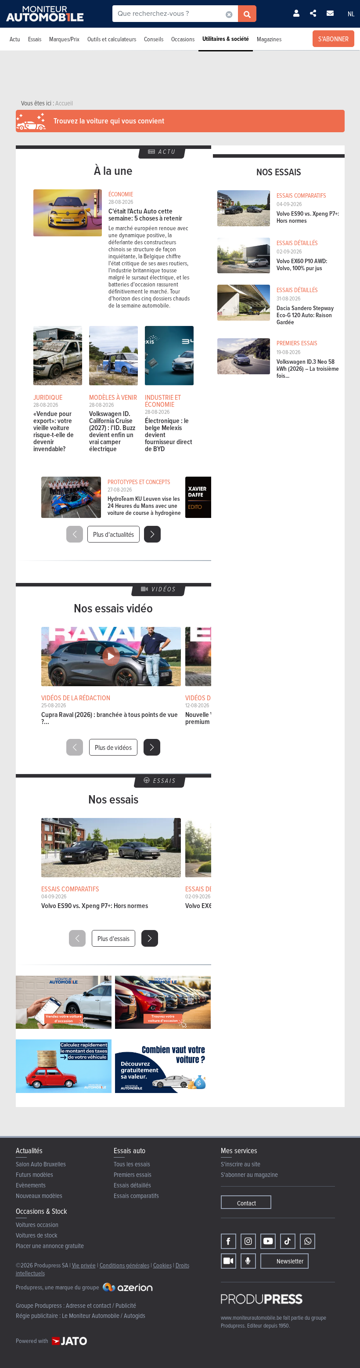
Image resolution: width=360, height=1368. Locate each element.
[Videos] (228, 1261)
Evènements (31, 1185)
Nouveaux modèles (39, 1195)
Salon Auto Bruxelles (41, 1164)
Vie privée (84, 1265)
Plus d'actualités (113, 534)
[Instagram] (248, 1241)
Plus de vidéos (113, 747)
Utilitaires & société (225, 38)
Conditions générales (124, 1265)
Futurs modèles (34, 1174)
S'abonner (333, 38)
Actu (15, 39)
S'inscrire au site (240, 1164)
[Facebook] (228, 1241)
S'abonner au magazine (249, 1174)
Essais (34, 39)
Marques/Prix (64, 39)
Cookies (162, 1265)
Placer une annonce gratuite (50, 1245)
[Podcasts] (248, 1261)
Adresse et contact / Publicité (101, 1305)
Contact (246, 1203)
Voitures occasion (37, 1224)
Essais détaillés (132, 1185)
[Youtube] (268, 1241)
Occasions (182, 39)
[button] (152, 534)
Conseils (153, 39)
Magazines (269, 39)
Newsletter (290, 1261)
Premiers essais (132, 1174)
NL (351, 13)
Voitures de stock (37, 1235)
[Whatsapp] (307, 1241)
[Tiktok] (287, 1241)
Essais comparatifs (136, 1195)
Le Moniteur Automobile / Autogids (103, 1315)
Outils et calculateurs (111, 39)
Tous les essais (132, 1164)
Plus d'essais (113, 938)
